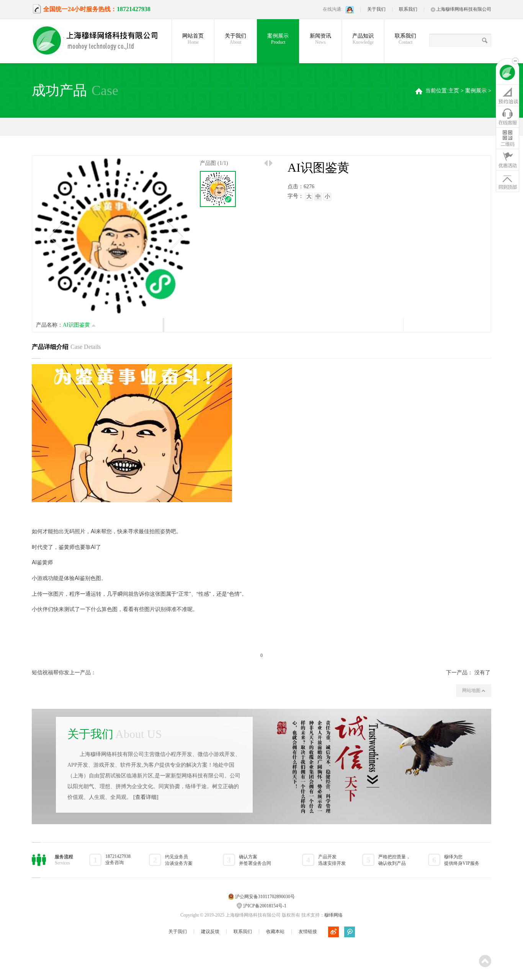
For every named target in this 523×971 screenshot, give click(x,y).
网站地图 (472, 690)
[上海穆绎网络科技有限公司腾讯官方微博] (349, 932)
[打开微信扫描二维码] (507, 138)
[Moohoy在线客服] (507, 116)
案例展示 (278, 39)
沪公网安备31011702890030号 (265, 896)
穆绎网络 (333, 915)
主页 (453, 91)
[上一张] (56, 236)
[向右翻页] (271, 163)
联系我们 (408, 9)
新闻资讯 (320, 39)
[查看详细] (146, 797)
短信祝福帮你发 (50, 672)
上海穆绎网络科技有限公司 (463, 9)
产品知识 (363, 39)
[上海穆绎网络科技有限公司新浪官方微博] (333, 932)
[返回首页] (507, 73)
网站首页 (193, 39)
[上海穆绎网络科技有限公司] (101, 41)
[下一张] (176, 236)
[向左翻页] (266, 163)
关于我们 (376, 9)
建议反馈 (210, 931)
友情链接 (308, 931)
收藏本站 (275, 931)
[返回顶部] (507, 181)
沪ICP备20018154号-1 (264, 906)
